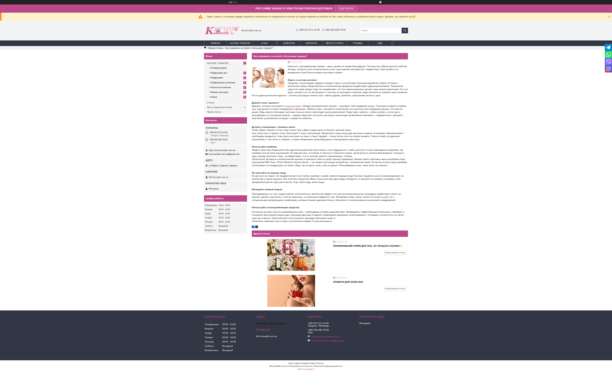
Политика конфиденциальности (328, 366)
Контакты (311, 43)
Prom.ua (320, 363)
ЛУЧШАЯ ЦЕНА (219, 68)
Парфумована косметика (223, 82)
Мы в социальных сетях (219, 107)
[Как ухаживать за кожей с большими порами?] (268, 77)
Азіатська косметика (221, 87)
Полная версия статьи (395, 252)
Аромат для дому (219, 92)
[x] (256, 227)
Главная (215, 43)
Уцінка (214, 97)
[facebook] (253, 227)
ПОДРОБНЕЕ (346, 8)
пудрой (385, 197)
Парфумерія (217, 77)
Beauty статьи (334, 43)
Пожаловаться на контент (300, 366)
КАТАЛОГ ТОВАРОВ (240, 43)
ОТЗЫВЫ (357, 43)
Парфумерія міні (219, 73)
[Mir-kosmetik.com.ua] (222, 37)
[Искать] (405, 30)
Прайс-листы (214, 112)
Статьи (210, 102)
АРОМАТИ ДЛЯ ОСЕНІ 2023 (348, 282)
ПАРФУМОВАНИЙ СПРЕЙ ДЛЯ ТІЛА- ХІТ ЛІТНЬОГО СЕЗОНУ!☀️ (368, 246)
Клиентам (289, 43)
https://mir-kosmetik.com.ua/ (222, 150)
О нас (264, 43)
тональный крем (292, 106)
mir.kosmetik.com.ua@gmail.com (224, 154)
